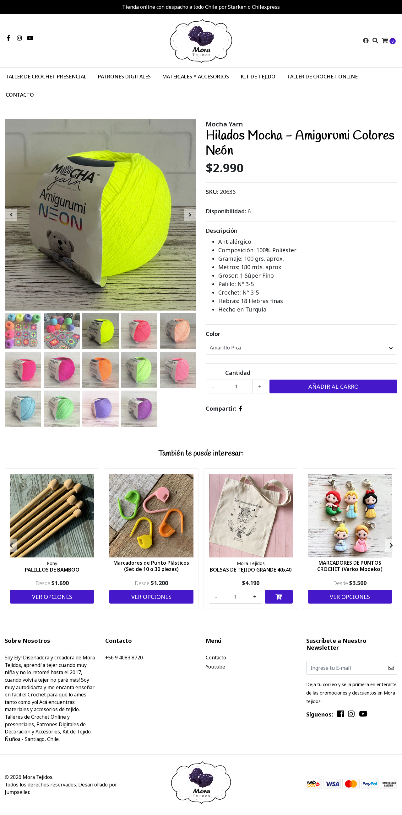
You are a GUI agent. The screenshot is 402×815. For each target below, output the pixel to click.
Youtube (215, 666)
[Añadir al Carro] (279, 597)
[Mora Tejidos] (201, 40)
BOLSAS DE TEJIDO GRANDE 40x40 (250, 569)
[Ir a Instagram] (19, 38)
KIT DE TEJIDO (258, 76)
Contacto (216, 657)
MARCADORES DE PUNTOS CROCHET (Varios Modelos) (350, 565)
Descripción (221, 230)
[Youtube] (30, 38)
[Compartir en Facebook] (240, 408)
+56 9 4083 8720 (124, 657)
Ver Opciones (52, 596)
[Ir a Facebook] (8, 38)
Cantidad (237, 372)
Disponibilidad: (226, 211)
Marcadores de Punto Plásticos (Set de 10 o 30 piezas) (151, 565)
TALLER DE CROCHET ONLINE (322, 76)
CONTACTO (20, 94)
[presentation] (11, 215)
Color (213, 334)
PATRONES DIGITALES (124, 76)
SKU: (212, 191)
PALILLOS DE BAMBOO (52, 569)
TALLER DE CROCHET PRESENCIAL (46, 76)
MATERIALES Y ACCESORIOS (195, 76)
